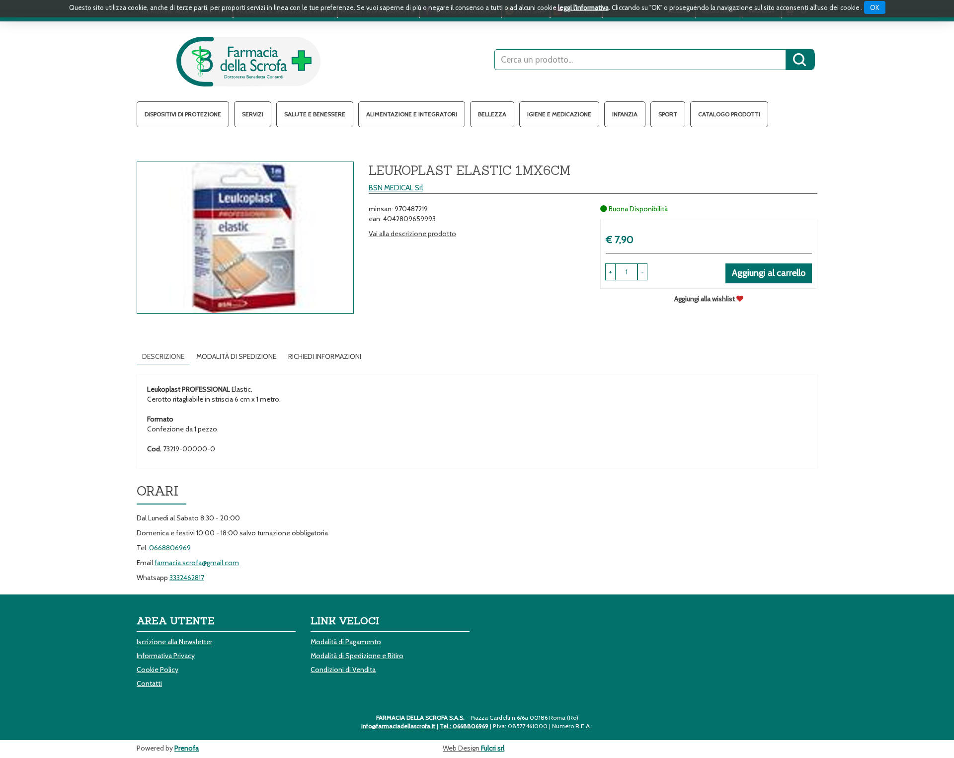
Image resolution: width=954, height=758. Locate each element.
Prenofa (186, 748)
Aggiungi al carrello (768, 272)
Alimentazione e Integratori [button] (411, 114)
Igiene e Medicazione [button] (559, 114)
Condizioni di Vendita (343, 669)
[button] (642, 271)
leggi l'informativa (583, 7)
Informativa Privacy (166, 655)
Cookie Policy (157, 669)
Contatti (149, 683)
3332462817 (186, 577)
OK (874, 7)
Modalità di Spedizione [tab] (236, 356)
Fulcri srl (492, 748)
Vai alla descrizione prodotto (412, 233)
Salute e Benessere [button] (314, 114)
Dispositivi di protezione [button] (183, 114)
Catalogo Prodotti (729, 114)
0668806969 (170, 547)
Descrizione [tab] (163, 356)
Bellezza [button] (492, 114)
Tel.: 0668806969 (464, 726)
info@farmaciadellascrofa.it (398, 726)
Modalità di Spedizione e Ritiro (357, 655)
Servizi (252, 114)
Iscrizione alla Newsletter (174, 641)
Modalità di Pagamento (346, 641)
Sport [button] (667, 114)
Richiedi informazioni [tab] (324, 356)
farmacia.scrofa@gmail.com (197, 562)
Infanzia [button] (624, 114)
